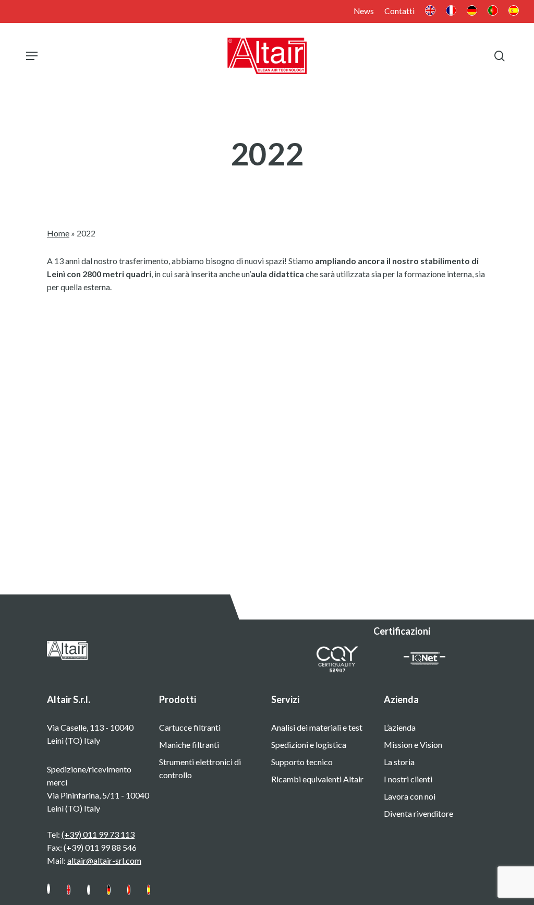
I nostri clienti (408, 779)
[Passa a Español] (148, 894)
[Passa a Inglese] (430, 11)
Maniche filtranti (189, 744)
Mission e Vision (413, 744)
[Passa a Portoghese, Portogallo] (493, 11)
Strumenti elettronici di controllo (200, 768)
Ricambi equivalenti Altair (317, 779)
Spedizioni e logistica (308, 744)
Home (58, 233)
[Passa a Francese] (451, 11)
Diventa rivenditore (418, 813)
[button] (32, 56)
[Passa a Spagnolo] (513, 11)
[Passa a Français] (88, 894)
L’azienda (400, 727)
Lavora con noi (409, 796)
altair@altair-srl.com (104, 860)
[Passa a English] (68, 894)
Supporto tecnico (302, 762)
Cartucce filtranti (190, 727)
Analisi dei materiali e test (316, 727)
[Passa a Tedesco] (472, 11)
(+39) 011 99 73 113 (98, 834)
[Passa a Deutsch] (108, 894)
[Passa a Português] (128, 894)
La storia (399, 762)
